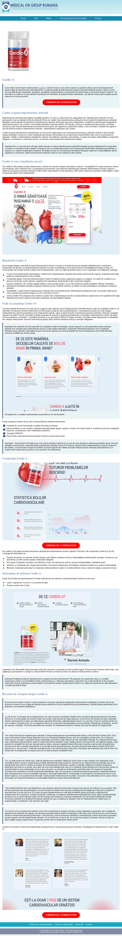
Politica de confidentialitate (41, 924)
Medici (48, 18)
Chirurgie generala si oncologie (73, 18)
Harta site (79, 924)
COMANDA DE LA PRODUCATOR (61, 102)
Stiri (36, 18)
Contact (98, 18)
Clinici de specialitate (64, 924)
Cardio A (42, 88)
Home (23, 18)
